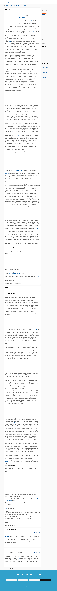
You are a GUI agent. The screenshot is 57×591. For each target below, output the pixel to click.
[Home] (9, 1)
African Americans (18, 422)
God (12, 131)
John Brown (13, 310)
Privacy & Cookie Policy (31, 586)
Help (19, 586)
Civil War (43, 39)
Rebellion (43, 43)
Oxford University (17, 273)
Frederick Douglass (15, 66)
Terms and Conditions (39, 586)
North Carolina (19, 117)
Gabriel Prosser (34, 329)
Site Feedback (24, 586)
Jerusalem (7, 173)
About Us (15, 586)
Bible (9, 41)
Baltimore (26, 47)
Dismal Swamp (19, 170)
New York (11, 273)
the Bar (25, 468)
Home (12, 586)
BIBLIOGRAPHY (22, 17)
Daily (45, 586)
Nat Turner (30, 20)
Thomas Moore (34, 86)
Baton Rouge (26, 251)
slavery (43, 41)
